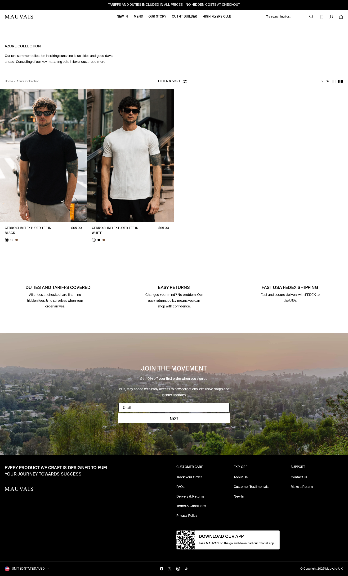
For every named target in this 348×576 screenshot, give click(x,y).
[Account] (331, 16)
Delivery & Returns (190, 496)
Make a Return (302, 487)
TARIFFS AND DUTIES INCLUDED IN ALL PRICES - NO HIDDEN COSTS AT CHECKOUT (174, 5)
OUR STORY (157, 16)
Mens (138, 16)
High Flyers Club (217, 16)
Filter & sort (169, 81)
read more (97, 62)
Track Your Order (189, 477)
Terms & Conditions (191, 506)
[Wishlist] (322, 16)
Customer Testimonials (251, 487)
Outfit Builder (184, 16)
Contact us (299, 477)
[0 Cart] (341, 16)
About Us (241, 477)
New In (122, 16)
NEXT (174, 418)
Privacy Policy (186, 516)
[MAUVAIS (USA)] (19, 17)
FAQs (180, 487)
